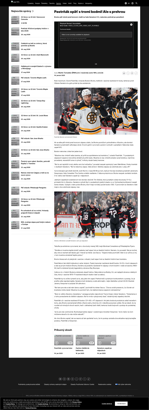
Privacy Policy (77, 402)
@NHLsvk (76, 73)
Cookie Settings (43, 404)
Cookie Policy (10, 404)
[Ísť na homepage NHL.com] (18, 3)
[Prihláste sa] (132, 3)
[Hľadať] (136, 3)
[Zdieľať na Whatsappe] (124, 73)
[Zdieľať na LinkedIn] (132, 73)
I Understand (121, 403)
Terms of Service (30, 408)
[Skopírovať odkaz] (136, 73)
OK (96, 64)
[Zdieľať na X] (128, 73)
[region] (74, 403)
